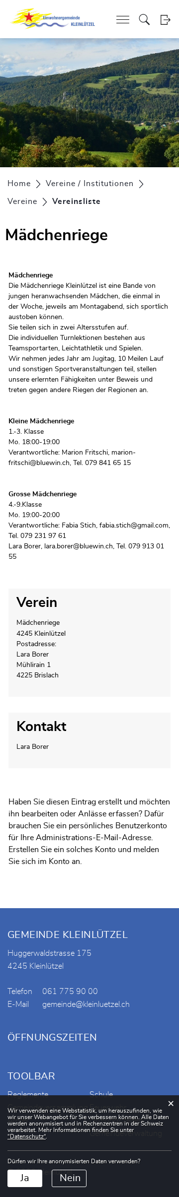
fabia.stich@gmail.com (134, 525)
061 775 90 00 (70, 992)
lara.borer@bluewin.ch (78, 546)
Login (165, 19)
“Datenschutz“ (26, 1136)
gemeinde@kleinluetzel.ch (86, 1004)
